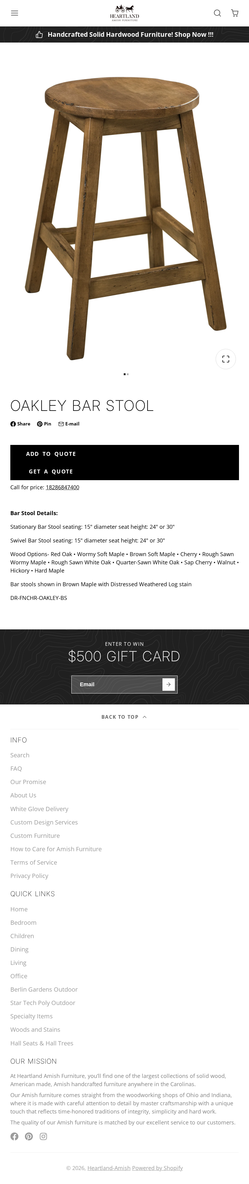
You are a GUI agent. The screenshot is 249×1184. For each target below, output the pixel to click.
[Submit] (168, 684)
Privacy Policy (29, 876)
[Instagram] (44, 1136)
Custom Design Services (44, 822)
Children (22, 936)
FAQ (16, 768)
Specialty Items (31, 1016)
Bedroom (23, 922)
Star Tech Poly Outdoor (42, 1003)
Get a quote (51, 471)
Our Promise (28, 782)
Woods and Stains (35, 1029)
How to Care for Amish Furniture (56, 849)
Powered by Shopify (157, 1168)
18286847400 (62, 487)
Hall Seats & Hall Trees (41, 1043)
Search (19, 755)
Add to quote (51, 453)
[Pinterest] (29, 1136)
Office (18, 976)
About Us (23, 795)
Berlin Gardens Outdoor (44, 989)
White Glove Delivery (39, 809)
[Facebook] (14, 1136)
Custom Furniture (35, 835)
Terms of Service (33, 862)
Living (18, 963)
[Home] (124, 13)
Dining (19, 949)
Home (19, 909)
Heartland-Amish (109, 1168)
